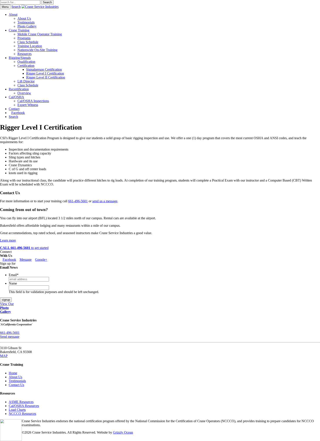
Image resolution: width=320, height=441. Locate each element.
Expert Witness (27, 105)
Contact (14, 109)
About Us (24, 18)
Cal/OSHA (16, 97)
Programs (23, 38)
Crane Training (19, 30)
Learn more (8, 240)
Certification (25, 65)
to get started (24, 248)
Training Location (29, 46)
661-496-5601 (78, 201)
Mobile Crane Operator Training (39, 34)
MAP (4, 356)
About (13, 14)
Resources (24, 54)
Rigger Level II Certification (45, 77)
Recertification (19, 89)
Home (13, 373)
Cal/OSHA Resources (24, 406)
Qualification (26, 61)
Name (13, 283)
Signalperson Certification (44, 69)
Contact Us (16, 385)
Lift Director (26, 81)
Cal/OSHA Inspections (33, 101)
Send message (9, 336)
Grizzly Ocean (123, 432)
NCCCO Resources (22, 413)
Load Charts (17, 410)
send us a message (104, 201)
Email (14, 275)
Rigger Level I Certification (45, 73)
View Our (7, 308)
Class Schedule (27, 42)
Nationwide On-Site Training (37, 50)
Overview (24, 93)
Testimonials (26, 22)
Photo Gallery (27, 26)
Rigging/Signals (20, 58)
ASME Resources (21, 402)
